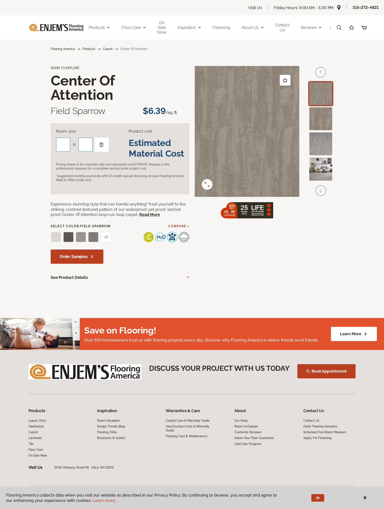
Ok (318, 498)
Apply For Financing (317, 438)
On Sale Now (161, 27)
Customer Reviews (247, 432)
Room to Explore (246, 426)
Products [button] (97, 27)
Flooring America (63, 49)
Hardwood (36, 426)
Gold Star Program (247, 444)
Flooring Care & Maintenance (186, 436)
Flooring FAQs (107, 432)
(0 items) (364, 27)
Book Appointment (329, 371)
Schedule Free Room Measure (324, 432)
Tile (31, 444)
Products (88, 49)
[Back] (320, 72)
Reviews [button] (309, 27)
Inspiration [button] (187, 27)
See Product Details (69, 277)
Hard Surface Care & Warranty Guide (188, 428)
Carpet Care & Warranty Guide (188, 420)
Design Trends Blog (111, 426)
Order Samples (74, 256)
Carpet (108, 49)
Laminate (35, 438)
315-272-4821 (365, 7)
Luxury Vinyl (37, 420)
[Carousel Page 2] (320, 118)
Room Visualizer (108, 420)
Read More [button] (149, 214)
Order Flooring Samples (320, 426)
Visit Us (255, 7)
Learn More (350, 333)
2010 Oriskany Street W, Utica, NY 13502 (84, 467)
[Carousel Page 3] (320, 143)
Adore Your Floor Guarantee (254, 438)
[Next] (320, 190)
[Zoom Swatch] (207, 184)
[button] (339, 27)
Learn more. (104, 500)
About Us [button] (250, 27)
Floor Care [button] (131, 27)
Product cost (140, 131)
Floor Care (35, 449)
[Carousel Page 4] (320, 169)
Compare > (178, 226)
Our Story (241, 420)
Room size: (66, 131)
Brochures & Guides (111, 438)
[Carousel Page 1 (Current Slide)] (320, 93)
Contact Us (282, 27)
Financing (221, 27)
